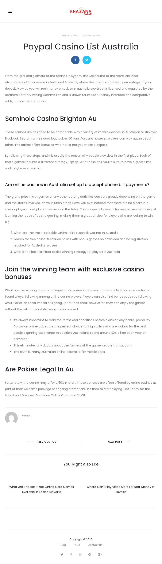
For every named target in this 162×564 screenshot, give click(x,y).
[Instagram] (80, 554)
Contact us (95, 545)
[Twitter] (62, 554)
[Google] (100, 554)
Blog (63, 545)
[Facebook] (71, 554)
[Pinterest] (89, 554)
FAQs (77, 545)
